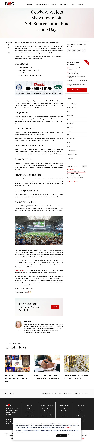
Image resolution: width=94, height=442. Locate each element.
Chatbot (81, 413)
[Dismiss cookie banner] (78, 421)
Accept (61, 435)
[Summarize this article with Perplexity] (84, 50)
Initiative (69, 131)
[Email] (18, 331)
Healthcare (70, 127)
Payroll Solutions (71, 138)
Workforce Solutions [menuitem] (57, 393)
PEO (68, 135)
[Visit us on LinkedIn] (11, 393)
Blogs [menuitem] (85, 393)
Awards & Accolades (72, 103)
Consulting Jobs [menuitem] (79, 393)
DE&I (68, 111)
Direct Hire (70, 115)
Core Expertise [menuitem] (46, 393)
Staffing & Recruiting (72, 150)
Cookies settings (50, 435)
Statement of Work (72, 154)
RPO (68, 142)
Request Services (77, 90)
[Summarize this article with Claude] (79, 50)
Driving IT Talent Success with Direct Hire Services (76, 172)
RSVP (55, 307)
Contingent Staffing (72, 107)
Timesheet (80, 408)
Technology (70, 158)
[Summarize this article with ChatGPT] (69, 50)
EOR (68, 119)
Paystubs (81, 410)
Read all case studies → (73, 181)
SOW (68, 146)
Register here (19, 270)
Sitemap (82, 438)
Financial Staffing (71, 123)
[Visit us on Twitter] (8, 393)
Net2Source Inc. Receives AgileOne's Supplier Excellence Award (16, 378)
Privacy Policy (68, 427)
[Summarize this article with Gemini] (74, 50)
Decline (73, 435)
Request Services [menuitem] (68, 393)
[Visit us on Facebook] (5, 393)
